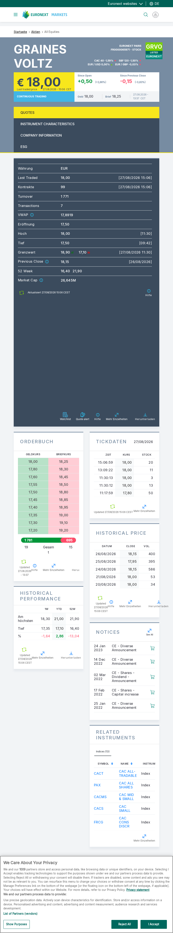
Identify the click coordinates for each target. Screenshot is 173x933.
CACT (99, 773)
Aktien (35, 32)
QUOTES (27, 112)
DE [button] (156, 3)
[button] (31, 214)
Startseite (20, 32)
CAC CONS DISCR (124, 822)
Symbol (103, 763)
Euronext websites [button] (123, 3)
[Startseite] (45, 15)
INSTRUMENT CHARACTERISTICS (47, 124)
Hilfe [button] (34, 570)
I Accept (153, 924)
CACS (99, 808)
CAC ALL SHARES (126, 785)
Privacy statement (137, 889)
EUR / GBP (121, 64)
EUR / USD (94, 64)
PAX (97, 785)
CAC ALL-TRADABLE (128, 773)
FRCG (98, 822)
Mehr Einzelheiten (53, 570)
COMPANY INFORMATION (41, 135)
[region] (86, 894)
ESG (23, 147)
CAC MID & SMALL (126, 797)
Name (125, 763)
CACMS (100, 797)
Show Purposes (16, 924)
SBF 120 (124, 60)
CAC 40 (99, 60)
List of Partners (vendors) (20, 913)
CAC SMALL (125, 808)
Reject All (124, 924)
